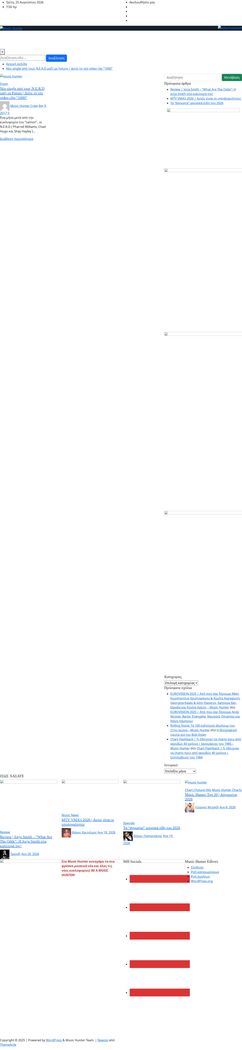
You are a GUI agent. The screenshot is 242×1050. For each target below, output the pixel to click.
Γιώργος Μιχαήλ (207, 807)
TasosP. (15, 854)
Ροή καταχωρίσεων (205, 872)
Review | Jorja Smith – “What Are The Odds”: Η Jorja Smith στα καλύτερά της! (26, 841)
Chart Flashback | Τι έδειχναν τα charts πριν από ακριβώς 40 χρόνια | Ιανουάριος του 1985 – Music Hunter (205, 743)
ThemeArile (8, 1045)
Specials (7, 43)
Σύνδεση (197, 867)
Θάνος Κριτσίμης (84, 832)
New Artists (66, 36)
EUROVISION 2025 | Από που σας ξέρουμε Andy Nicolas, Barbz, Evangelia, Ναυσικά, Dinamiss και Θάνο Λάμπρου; (205, 716)
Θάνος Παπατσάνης (147, 836)
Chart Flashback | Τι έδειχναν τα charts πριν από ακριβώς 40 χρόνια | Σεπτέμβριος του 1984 (204, 752)
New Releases (20, 36)
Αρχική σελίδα (16, 64)
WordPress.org (202, 881)
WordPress (54, 1040)
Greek (37, 36)
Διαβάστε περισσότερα (16, 139)
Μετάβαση (232, 77)
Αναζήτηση (56, 58)
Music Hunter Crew (24, 106)
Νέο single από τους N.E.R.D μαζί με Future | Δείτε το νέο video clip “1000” (59, 68)
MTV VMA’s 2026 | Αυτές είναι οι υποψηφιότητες (205, 98)
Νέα (4, 36)
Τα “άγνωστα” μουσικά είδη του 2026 (196, 103)
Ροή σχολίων (200, 876)
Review (50, 36)
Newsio (103, 1040)
